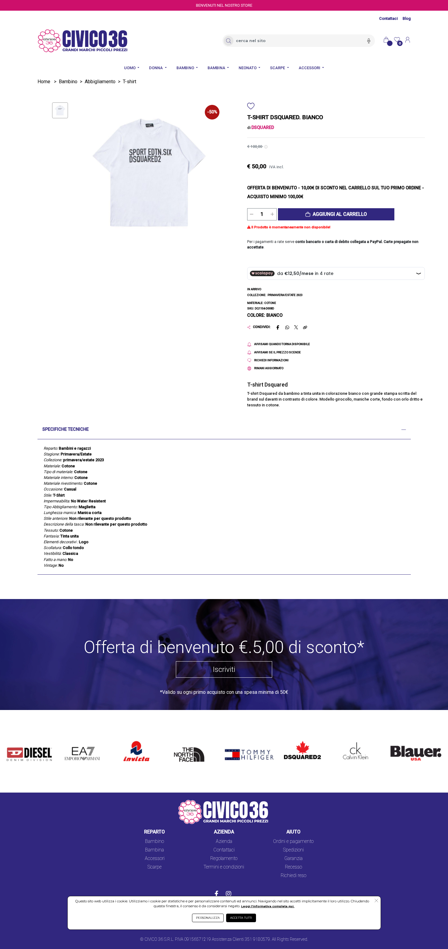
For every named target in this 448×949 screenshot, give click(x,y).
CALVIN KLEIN (350, 741)
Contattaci (388, 18)
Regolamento (223, 858)
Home (43, 81)
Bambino (68, 81)
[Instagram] (228, 894)
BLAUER (395, 741)
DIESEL (14, 741)
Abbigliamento (100, 81)
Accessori (155, 858)
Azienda (224, 841)
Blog (407, 18)
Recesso (293, 867)
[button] (336, 214)
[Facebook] (217, 894)
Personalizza (208, 917)
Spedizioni (293, 850)
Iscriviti (224, 669)
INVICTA (133, 741)
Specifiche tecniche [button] (65, 429)
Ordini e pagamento (293, 841)
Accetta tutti (241, 917)
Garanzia (293, 858)
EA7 (72, 741)
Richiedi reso (293, 875)
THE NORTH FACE (191, 745)
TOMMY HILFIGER (240, 741)
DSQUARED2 (297, 741)
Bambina (154, 850)
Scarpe (155, 867)
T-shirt (129, 81)
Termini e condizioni (224, 867)
